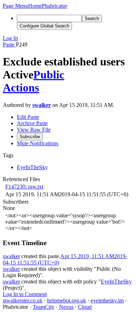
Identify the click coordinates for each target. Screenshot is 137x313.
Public (48, 74)
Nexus (66, 307)
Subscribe (30, 136)
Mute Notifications (37, 143)
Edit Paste (28, 117)
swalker (41, 105)
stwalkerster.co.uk (23, 301)
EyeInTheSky (116, 282)
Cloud (85, 307)
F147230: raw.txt (24, 187)
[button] (15, 6)
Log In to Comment (25, 294)
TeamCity (43, 307)
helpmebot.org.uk (66, 301)
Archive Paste (32, 123)
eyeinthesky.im (107, 301)
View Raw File (34, 130)
